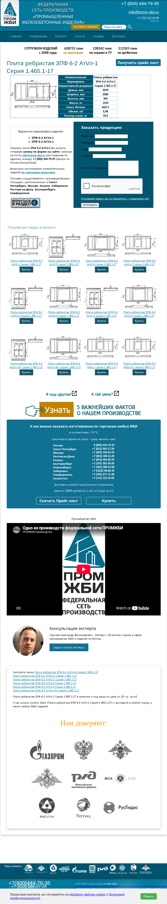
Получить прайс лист (138, 63)
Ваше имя (88, 136)
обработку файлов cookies (87, 894)
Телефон (87, 155)
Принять (149, 896)
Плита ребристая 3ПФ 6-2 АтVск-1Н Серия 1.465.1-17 (46, 690)
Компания (88, 142)
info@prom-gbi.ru (144, 12)
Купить (26, 269)
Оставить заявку (86, 26)
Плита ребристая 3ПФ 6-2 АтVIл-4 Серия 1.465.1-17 (66, 672)
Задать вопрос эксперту (69, 647)
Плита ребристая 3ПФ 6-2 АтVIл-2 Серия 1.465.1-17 (45, 675)
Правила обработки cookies (155, 886)
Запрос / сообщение (94, 167)
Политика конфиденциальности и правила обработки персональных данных (108, 886)
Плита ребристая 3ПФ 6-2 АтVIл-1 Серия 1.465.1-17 (45, 679)
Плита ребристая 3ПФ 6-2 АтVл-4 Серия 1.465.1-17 (44, 686)
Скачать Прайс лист (59, 501)
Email (85, 149)
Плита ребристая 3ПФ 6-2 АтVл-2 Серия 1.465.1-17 (44, 683)
